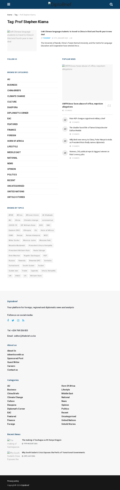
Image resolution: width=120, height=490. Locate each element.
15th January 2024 (60, 38)
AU (8, 79)
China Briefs (14, 90)
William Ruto (36, 276)
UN (10, 276)
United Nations (15, 191)
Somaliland (14, 266)
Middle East (14, 152)
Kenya (19, 235)
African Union (32, 215)
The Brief (46, 38)
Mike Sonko (14, 240)
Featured (12, 124)
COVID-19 (13, 225)
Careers (11, 366)
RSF (45, 256)
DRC (41, 225)
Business (12, 85)
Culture (12, 102)
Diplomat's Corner (17, 113)
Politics (12, 174)
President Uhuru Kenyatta (40, 245)
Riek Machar (14, 256)
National (12, 158)
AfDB (11, 215)
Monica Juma (29, 240)
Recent (11, 180)
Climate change (16, 96)
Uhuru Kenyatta (48, 271)
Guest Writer (13, 362)
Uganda (34, 271)
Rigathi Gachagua (32, 256)
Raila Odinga (39, 250)
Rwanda (22, 261)
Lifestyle (12, 146)
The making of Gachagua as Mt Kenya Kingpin (41, 440)
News (10, 163)
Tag (15, 15)
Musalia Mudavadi (17, 245)
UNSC (17, 276)
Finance (11, 130)
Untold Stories (16, 197)
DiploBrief (25, 485)
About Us (11, 351)
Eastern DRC (14, 230)
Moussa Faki (45, 240)
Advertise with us (15, 354)
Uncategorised (15, 186)
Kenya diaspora (33, 235)
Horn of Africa (15, 141)
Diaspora (12, 107)
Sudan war (13, 271)
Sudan (41, 266)
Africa (19, 215)
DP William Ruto (28, 225)
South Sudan (28, 266)
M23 (46, 235)
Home (9, 15)
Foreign (11, 135)
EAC (9, 118)
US (25, 276)
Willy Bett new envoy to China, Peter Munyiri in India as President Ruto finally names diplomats (91, 141)
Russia (12, 261)
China (17, 220)
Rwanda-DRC (34, 261)
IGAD (11, 235)
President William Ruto (19, 250)
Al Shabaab (48, 215)
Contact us (12, 370)
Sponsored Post (15, 358)
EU (36, 230)
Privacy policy (13, 481)
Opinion (11, 169)
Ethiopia (27, 230)
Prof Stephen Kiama (28, 15)
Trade (24, 271)
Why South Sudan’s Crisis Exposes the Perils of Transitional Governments (53, 452)
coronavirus (47, 220)
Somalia (48, 261)
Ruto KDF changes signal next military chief (87, 118)
